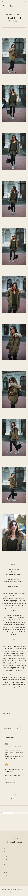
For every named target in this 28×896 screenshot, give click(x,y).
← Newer (14, 794)
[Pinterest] (22, 6)
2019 (4, 851)
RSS (25, 892)
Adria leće (16, 579)
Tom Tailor (11, 569)
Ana (11, 6)
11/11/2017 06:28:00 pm (10, 777)
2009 (4, 878)
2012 (4, 870)
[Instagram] (19, 6)
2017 (4, 856)
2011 (4, 872)
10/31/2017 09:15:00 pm (10, 758)
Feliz (6, 767)
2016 (4, 859)
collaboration (11, 14)
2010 (4, 875)
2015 (4, 862)
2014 (4, 864)
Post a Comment (10, 782)
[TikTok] (25, 6)
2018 (4, 854)
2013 (4, 867)
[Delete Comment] (14, 759)
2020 (4, 848)
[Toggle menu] (3, 5)
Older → (14, 798)
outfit (19, 14)
